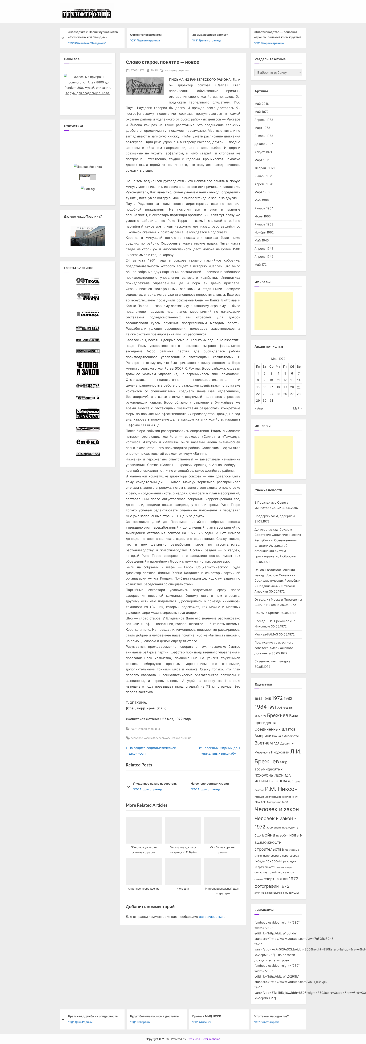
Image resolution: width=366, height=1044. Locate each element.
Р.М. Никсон (281, 789)
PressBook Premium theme (203, 1039)
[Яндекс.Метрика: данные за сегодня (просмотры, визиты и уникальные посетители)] (88, 166)
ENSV (154, 70)
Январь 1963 (263, 224)
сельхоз (164, 738)
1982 (288, 698)
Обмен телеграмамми (146, 34)
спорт (269, 879)
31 (271, 400)
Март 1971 (262, 160)
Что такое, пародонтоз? (271, 1016)
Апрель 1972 (263, 120)
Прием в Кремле (266, 613)
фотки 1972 (286, 878)
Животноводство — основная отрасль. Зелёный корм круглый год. (277, 35)
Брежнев (277, 715)
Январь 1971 (263, 176)
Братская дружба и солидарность (93, 1016)
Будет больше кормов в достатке (154, 1016)
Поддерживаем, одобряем (274, 516)
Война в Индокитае (285, 736)
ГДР (276, 743)
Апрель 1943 (263, 248)
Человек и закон (276, 809)
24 (271, 394)
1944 (258, 699)
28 (299, 394)
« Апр (258, 408)
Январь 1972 (263, 136)
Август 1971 (263, 152)
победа (259, 861)
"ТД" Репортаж (140, 1022)
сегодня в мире (284, 867)
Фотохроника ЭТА (204, 783)
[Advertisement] (273, 311)
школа (294, 892)
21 (298, 387)
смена (258, 879)
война (268, 835)
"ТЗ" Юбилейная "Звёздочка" (87, 42)
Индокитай (280, 752)
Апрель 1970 (263, 184)
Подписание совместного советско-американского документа (274, 647)
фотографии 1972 (271, 886)
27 (292, 394)
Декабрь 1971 (264, 144)
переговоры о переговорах (281, 855)
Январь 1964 (263, 208)
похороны (274, 861)
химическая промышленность (271, 892)
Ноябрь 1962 (264, 232)
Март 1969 (262, 192)
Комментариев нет (177, 71)
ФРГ (263, 802)
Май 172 (260, 264)
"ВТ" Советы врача (266, 1022)
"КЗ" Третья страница (206, 40)
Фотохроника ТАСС (277, 802)
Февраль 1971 (264, 168)
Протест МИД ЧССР (206, 1016)
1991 (272, 707)
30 (264, 400)
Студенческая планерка (272, 661)
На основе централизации (152, 783)
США (257, 802)
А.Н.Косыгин (285, 707)
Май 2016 (261, 104)
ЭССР (269, 827)
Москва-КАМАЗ (266, 634)
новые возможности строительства (278, 842)
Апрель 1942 (263, 256)
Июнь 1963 (262, 216)
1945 (267, 699)
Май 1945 (261, 240)
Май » (297, 408)
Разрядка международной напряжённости (276, 797)
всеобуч (282, 835)
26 (285, 394)
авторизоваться (211, 917)
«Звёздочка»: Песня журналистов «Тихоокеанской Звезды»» (93, 34)
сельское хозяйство (144, 738)
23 (264, 394)
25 (278, 394)
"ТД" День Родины (80, 1022)
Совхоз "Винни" (181, 738)
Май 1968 (261, 200)
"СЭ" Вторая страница (269, 42)
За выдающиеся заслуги (210, 34)
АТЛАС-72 (260, 716)
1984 (260, 707)
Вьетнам (263, 742)
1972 (277, 698)
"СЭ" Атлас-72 (201, 1022)
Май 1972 (261, 112)
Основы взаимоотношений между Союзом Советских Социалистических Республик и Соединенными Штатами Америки (277, 580)
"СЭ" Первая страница (145, 40)
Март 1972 (262, 128)
